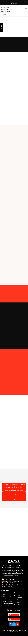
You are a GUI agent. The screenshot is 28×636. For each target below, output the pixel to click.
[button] (2, 492)
